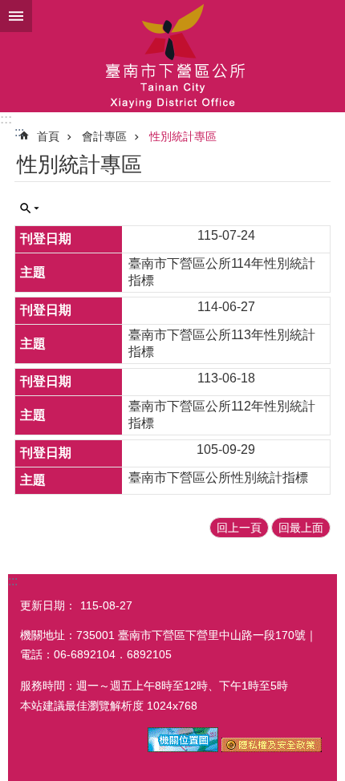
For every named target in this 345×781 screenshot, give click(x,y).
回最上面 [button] (300, 527)
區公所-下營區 (172, 56)
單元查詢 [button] (29, 208)
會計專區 (104, 136)
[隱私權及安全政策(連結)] (271, 748)
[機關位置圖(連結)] (183, 748)
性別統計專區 (183, 136)
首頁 (48, 136)
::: (6, 119)
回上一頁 (239, 527)
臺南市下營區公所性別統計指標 (218, 477)
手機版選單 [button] (16, 16)
